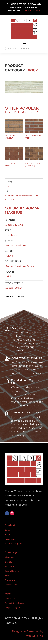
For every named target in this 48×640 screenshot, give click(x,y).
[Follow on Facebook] (7, 513)
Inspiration (10, 566)
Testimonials (11, 585)
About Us (9, 557)
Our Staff (9, 562)
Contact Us (10, 598)
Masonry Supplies (13, 543)
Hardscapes (10, 539)
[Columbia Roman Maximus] (24, 92)
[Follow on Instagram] (12, 513)
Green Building (12, 571)
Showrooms (10, 580)
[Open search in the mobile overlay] (23, 48)
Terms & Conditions (14, 603)
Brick (32, 70)
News (7, 575)
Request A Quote (13, 607)
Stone (8, 534)
